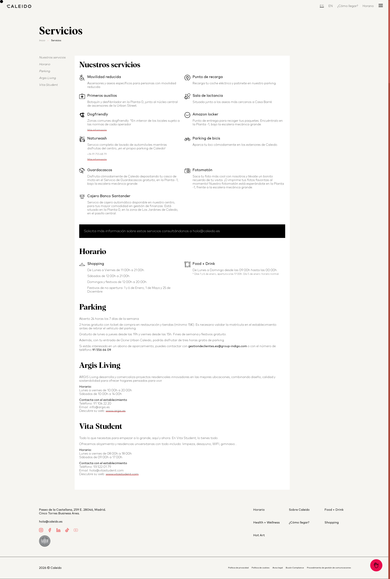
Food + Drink (334, 509)
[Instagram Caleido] (41, 530)
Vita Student (48, 84)
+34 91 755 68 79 (97, 154)
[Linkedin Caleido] (58, 530)
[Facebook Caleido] (50, 530)
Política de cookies (260, 568)
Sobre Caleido (299, 509)
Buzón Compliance (295, 568)
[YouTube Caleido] (76, 530)
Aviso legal (278, 568)
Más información (97, 130)
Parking (44, 71)
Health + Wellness (266, 522)
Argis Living (47, 78)
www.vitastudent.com (122, 474)
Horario (44, 64)
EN (330, 6)
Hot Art (259, 535)
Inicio (42, 40)
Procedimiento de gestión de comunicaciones (329, 568)
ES (322, 6)
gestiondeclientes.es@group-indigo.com (217, 346)
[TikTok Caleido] (67, 530)
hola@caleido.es (50, 521)
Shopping (331, 522)
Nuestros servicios (52, 57)
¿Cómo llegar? (347, 6)
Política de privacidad (238, 568)
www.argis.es (116, 410)
